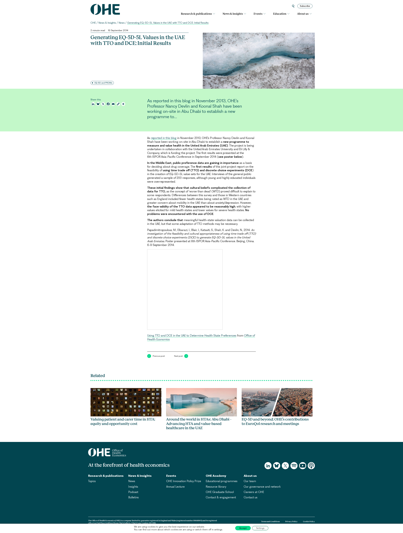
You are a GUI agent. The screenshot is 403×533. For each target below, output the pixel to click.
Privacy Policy (291, 521)
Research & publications (196, 13)
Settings (260, 528)
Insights (133, 486)
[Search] (293, 6)
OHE (93, 22)
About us (303, 13)
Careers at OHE (254, 492)
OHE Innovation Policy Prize (183, 481)
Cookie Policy (309, 521)
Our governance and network (262, 486)
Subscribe (305, 6)
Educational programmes (221, 481)
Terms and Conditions (270, 521)
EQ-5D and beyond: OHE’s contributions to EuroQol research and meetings (275, 421)
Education (279, 13)
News (122, 22)
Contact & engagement (221, 497)
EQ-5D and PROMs (103, 83)
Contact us (250, 497)
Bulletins (133, 497)
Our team (250, 481)
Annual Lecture (175, 486)
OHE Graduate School (220, 492)
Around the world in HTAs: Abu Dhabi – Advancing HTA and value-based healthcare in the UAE (198, 423)
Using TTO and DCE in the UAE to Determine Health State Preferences (191, 335)
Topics (92, 481)
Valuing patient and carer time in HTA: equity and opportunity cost (123, 421)
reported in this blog (163, 138)
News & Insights (233, 13)
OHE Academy (216, 475)
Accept (243, 528)
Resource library (216, 486)
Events (258, 13)
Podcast (133, 492)
